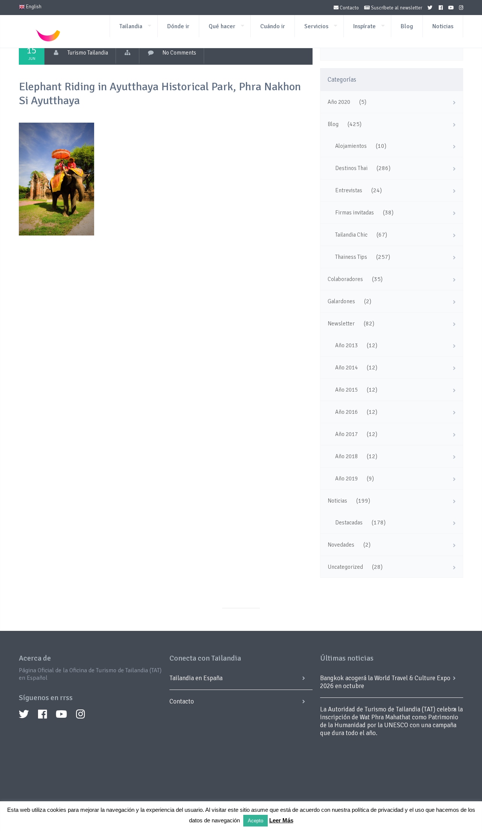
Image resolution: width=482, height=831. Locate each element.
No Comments (179, 52)
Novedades (341, 544)
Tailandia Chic (351, 234)
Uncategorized (345, 567)
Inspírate (364, 26)
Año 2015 (346, 389)
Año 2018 (346, 456)
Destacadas (349, 522)
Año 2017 (346, 434)
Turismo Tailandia (87, 52)
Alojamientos (351, 146)
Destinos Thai (351, 168)
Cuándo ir (272, 26)
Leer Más (281, 820)
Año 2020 (339, 102)
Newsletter (341, 323)
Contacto (349, 8)
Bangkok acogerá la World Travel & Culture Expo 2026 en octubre (385, 682)
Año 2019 (346, 478)
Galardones (341, 301)
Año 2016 (346, 412)
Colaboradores (345, 279)
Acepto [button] (255, 820)
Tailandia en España (196, 678)
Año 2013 (346, 345)
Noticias (442, 26)
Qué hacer (222, 26)
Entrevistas (348, 190)
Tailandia (130, 26)
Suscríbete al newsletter (396, 8)
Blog (407, 26)
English (33, 7)
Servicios (316, 26)
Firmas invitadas (354, 212)
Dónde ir (178, 26)
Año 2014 (346, 367)
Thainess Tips (351, 257)
